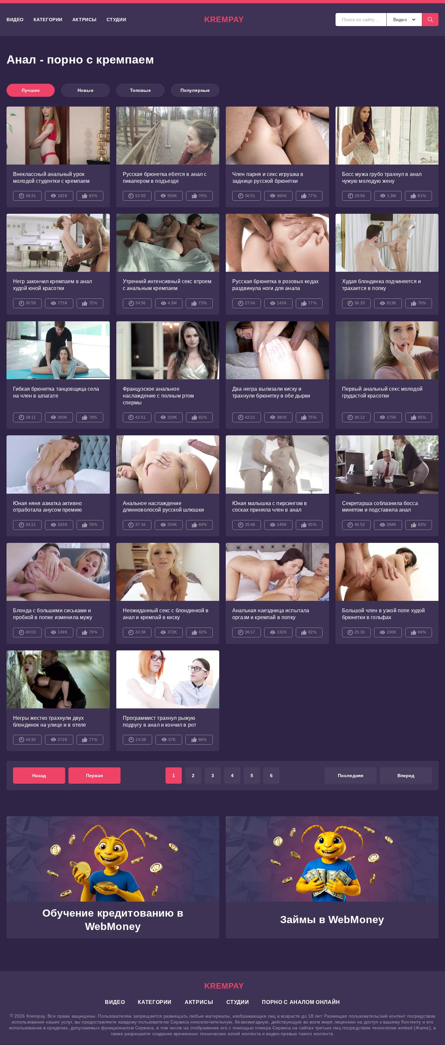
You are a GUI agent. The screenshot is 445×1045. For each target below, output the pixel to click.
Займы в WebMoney (332, 919)
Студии (116, 19)
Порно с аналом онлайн (301, 1002)
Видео (15, 19)
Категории (48, 19)
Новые (85, 90)
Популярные (195, 90)
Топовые (140, 90)
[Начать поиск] (430, 19)
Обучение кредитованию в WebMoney (112, 920)
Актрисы (84, 19)
